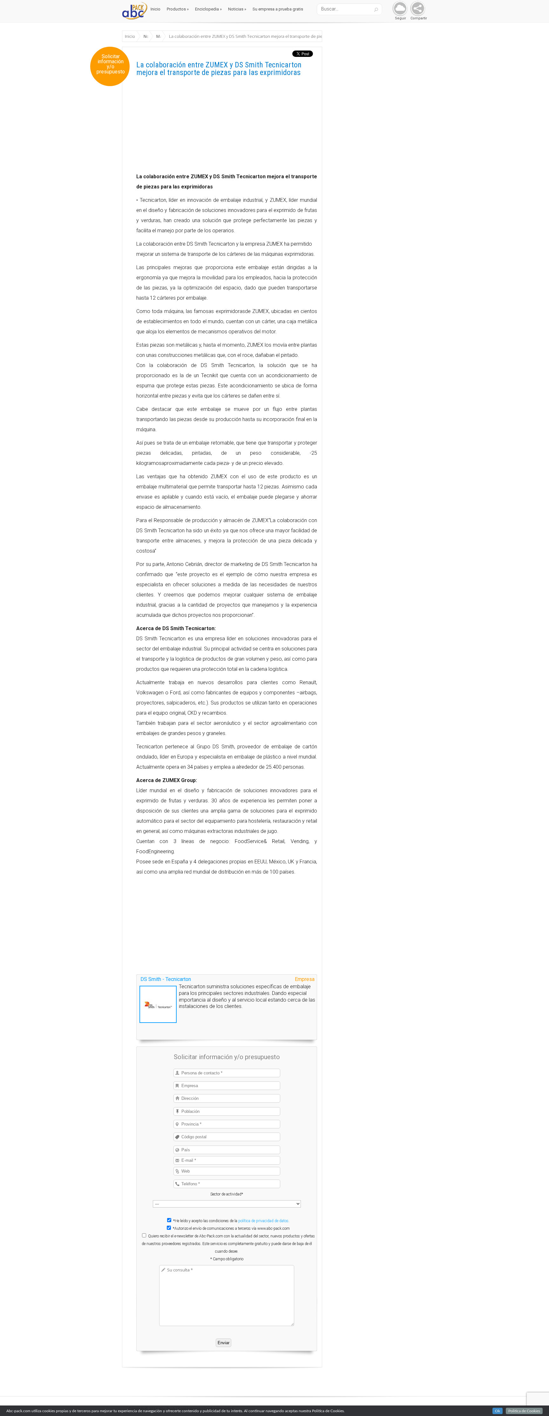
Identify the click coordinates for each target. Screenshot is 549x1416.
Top (533, 1400)
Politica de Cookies (524, 1411)
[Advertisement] (226, 127)
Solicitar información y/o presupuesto (111, 64)
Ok (497, 1411)
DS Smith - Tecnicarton (165, 979)
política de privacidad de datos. (263, 1221)
